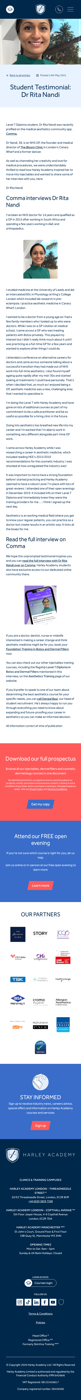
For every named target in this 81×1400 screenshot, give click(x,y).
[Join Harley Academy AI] (61, 1302)
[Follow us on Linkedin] (36, 1302)
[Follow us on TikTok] (28, 1302)
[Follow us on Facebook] (44, 1302)
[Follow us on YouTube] (53, 1302)
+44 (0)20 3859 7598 (40, 1201)
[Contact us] (59, 9)
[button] (70, 9)
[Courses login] (10, 9)
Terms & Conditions (57, 789)
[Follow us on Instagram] (19, 1302)
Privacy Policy (36, 789)
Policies (40, 1322)
